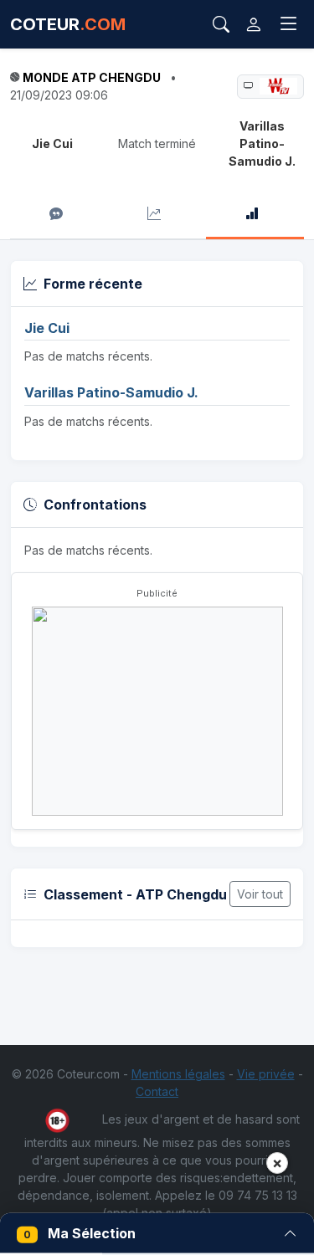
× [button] (277, 1162)
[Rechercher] (221, 24)
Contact (157, 1091)
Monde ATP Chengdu (92, 77)
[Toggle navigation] (289, 24)
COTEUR (68, 24)
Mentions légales (178, 1074)
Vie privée (266, 1074)
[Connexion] (253, 24)
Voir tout (260, 894)
